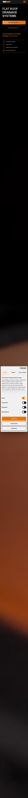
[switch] (24, 402)
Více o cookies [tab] (22, 372)
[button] (24, 2)
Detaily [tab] (13, 372)
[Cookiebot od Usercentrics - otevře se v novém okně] (20, 368)
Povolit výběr (14, 423)
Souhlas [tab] (5, 372)
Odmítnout (14, 428)
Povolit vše (14, 418)
